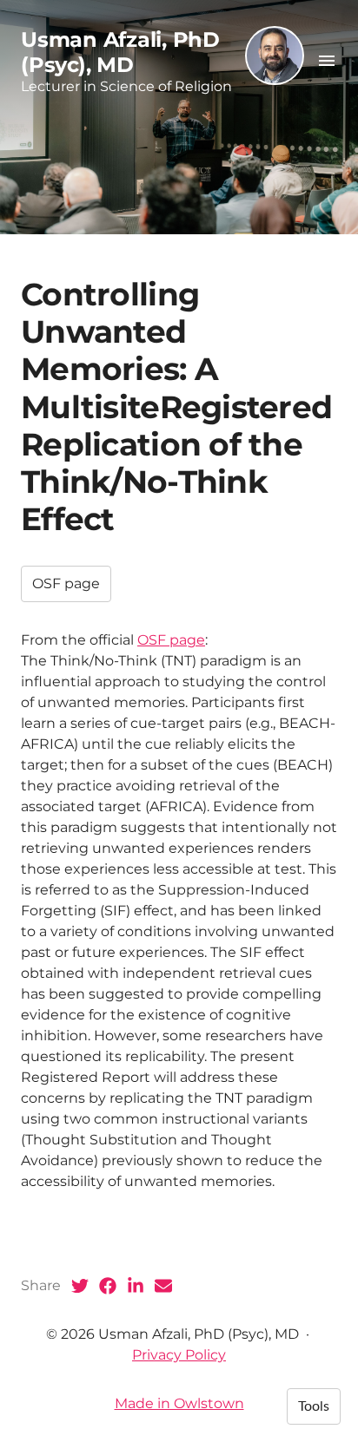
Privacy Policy (179, 1355)
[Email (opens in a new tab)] (163, 1286)
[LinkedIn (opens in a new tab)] (135, 1286)
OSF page (66, 583)
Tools (313, 1406)
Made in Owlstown (179, 1403)
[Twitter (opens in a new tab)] (80, 1286)
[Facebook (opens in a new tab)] (107, 1286)
